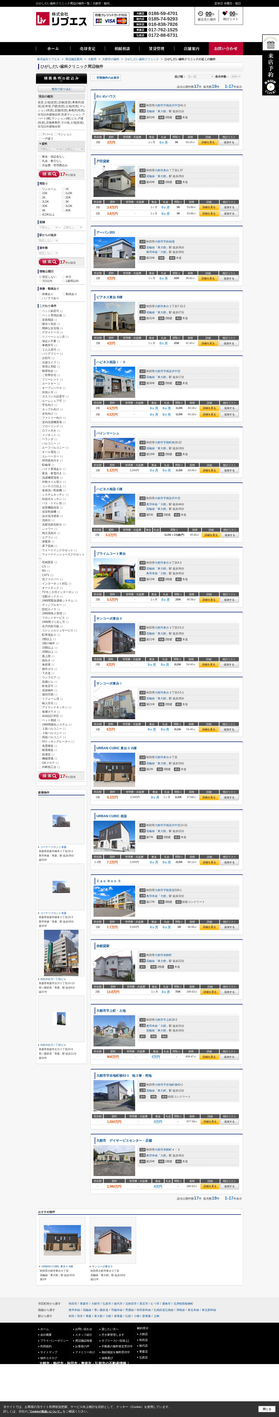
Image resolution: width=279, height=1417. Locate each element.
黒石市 (144, 1303)
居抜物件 (49, 690)
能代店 (143, 1345)
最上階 (48, 656)
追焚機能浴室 (52, 507)
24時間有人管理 (54, 613)
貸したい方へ (110, 1329)
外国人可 (49, 392)
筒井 (80, 1316)
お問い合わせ (83, 1329)
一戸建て (47, 138)
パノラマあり (50, 298)
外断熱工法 (51, 767)
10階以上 (49, 647)
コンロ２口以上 (54, 486)
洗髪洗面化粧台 (54, 524)
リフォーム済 (52, 698)
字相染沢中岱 (171, 105)
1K (67, 189)
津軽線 (180, 1310)
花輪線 (150, 111)
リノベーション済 (55, 336)
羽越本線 (116, 1310)
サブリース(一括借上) (115, 1340)
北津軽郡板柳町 (183, 1303)
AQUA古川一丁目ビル (53, 979)
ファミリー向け (54, 417)
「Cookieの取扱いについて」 (45, 1411)
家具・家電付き (54, 473)
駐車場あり (51, 634)
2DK (68, 197)
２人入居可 (51, 349)
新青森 (146, 1316)
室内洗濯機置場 (54, 422)
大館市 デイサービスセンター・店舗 (124, 1140)
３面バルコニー (54, 733)
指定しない (49, 276)
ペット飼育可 (52, 311)
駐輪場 (48, 464)
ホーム (44, 1329)
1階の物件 (50, 643)
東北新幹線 (209, 1310)
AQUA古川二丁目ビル (53, 1044)
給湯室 (48, 754)
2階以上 (49, 639)
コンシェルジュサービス (59, 630)
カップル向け (52, 409)
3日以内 (47, 281)
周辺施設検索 (83, 1340)
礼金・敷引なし (52, 161)
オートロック (52, 588)
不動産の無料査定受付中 (117, 1346)
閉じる (267, 1409)
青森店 (143, 1351)
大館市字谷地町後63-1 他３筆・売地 (124, 1075)
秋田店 (143, 1340)
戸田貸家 (102, 161)
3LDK (68, 206)
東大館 (162, 111)
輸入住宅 (49, 703)
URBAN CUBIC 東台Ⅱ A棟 (116, 748)
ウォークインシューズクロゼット (62, 556)
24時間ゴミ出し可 (55, 622)
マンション (65, 134)
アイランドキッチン (56, 707)
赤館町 (167, 955)
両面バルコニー (54, 737)
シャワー (49, 529)
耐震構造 (49, 750)
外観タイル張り (54, 481)
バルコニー (51, 443)
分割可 (48, 358)
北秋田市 (131, 1303)
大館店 (143, 1334)
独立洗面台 (51, 533)
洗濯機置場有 (52, 477)
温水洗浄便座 (52, 516)
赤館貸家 (102, 946)
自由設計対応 (52, 715)
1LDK (68, 193)
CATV (47, 575)
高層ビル (49, 681)
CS (46, 566)
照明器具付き (52, 460)
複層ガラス (51, 711)
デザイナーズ (52, 332)
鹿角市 (166, 1303)
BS (46, 570)
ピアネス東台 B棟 (109, 297)
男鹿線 (129, 1310)
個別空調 (49, 694)
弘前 (128, 1316)
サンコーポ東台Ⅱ (109, 618)
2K (44, 197)
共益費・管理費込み (55, 165)
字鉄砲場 (169, 241)
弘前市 (107, 1303)
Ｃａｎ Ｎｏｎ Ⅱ (108, 881)
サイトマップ (48, 1352)
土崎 (156, 1316)
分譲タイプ (51, 362)
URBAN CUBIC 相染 (111, 816)
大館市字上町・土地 (111, 1010)
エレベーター (52, 456)
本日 (68, 276)
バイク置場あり (54, 469)
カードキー (51, 383)
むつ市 (155, 1303)
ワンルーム (49, 189)
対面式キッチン (54, 499)
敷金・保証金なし (53, 156)
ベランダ (49, 439)
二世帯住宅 (51, 375)
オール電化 (51, 452)
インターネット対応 (56, 583)
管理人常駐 (51, 366)
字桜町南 (169, 442)
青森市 (84, 1303)
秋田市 (73, 1303)
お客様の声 (82, 1346)
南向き (48, 660)
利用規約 (46, 1346)
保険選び (107, 1358)
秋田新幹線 (144, 1310)
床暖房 (48, 541)
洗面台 (48, 520)
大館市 (159, 105)
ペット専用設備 (54, 315)
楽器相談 (49, 319)
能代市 (118, 1303)
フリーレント (52, 379)
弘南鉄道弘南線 (164, 1310)
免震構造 (49, 745)
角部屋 (48, 664)
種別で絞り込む (61, 89)
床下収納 (49, 545)
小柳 (137, 1316)
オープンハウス (54, 388)
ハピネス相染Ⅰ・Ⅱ (111, 362)
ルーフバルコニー (55, 447)
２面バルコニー (54, 728)
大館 (163, 252)
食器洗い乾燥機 (54, 490)
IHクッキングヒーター (58, 741)
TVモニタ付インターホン (60, 592)
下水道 (48, 673)
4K (44, 210)
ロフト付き (51, 430)
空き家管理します (113, 1334)
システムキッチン (55, 494)
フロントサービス (55, 617)
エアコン (49, 537)
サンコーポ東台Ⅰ (109, 683)
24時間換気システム (56, 724)
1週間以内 (72, 281)
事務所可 (49, 345)
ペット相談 (51, 720)
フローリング (52, 426)
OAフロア (50, 762)
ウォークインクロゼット (59, 550)
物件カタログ (48, 1358)
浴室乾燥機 (51, 511)
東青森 (118, 1316)
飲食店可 (49, 686)
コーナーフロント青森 (53, 847)
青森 (88, 1316)
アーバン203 (105, 232)
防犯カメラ (51, 609)
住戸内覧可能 (52, 626)
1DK (45, 193)
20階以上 (49, 651)
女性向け (49, 413)
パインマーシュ (107, 433)
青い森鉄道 (101, 1310)
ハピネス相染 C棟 (109, 489)
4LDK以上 (48, 214)
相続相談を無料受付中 (116, 1352)
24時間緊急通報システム (59, 600)
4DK (68, 210)
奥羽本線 (152, 252)
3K (67, 201)
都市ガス (49, 669)
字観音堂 (169, 890)
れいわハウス (106, 96)
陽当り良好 (51, 323)
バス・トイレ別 (54, 503)
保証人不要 (51, 341)
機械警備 (49, 758)
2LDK (45, 201)
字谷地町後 (170, 1084)
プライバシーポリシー (54, 1340)
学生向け (49, 405)
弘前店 (143, 1357)
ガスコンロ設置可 (55, 396)
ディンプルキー (54, 605)
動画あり (71, 294)
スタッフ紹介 (83, 1334)
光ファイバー (52, 579)
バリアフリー (52, 353)
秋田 (71, 1316)
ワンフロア (51, 677)
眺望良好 (49, 371)
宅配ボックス (52, 596)
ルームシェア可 (54, 400)
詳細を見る (208, 142)
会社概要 (46, 1334)
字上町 (167, 1019)
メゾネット (51, 435)
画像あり (47, 294)
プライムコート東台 (111, 553)
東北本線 (193, 1310)
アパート (47, 134)
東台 (166, 170)
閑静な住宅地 (52, 328)
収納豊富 (49, 562)
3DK (45, 206)
